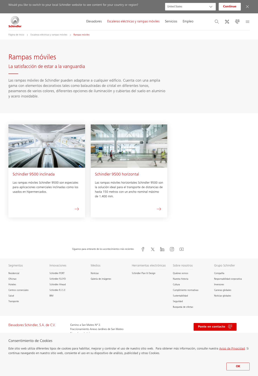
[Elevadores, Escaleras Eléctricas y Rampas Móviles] (15, 21)
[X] (152, 249)
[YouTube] (181, 249)
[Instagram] (172, 249)
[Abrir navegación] (247, 21)
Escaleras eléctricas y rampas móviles (133, 22)
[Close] (247, 7)
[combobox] (190, 7)
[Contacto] (237, 21)
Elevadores (94, 22)
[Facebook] (143, 249)
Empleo (188, 22)
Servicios (171, 22)
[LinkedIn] (162, 249)
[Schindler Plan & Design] (227, 21)
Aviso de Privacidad (232, 348)
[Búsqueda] (216, 21)
